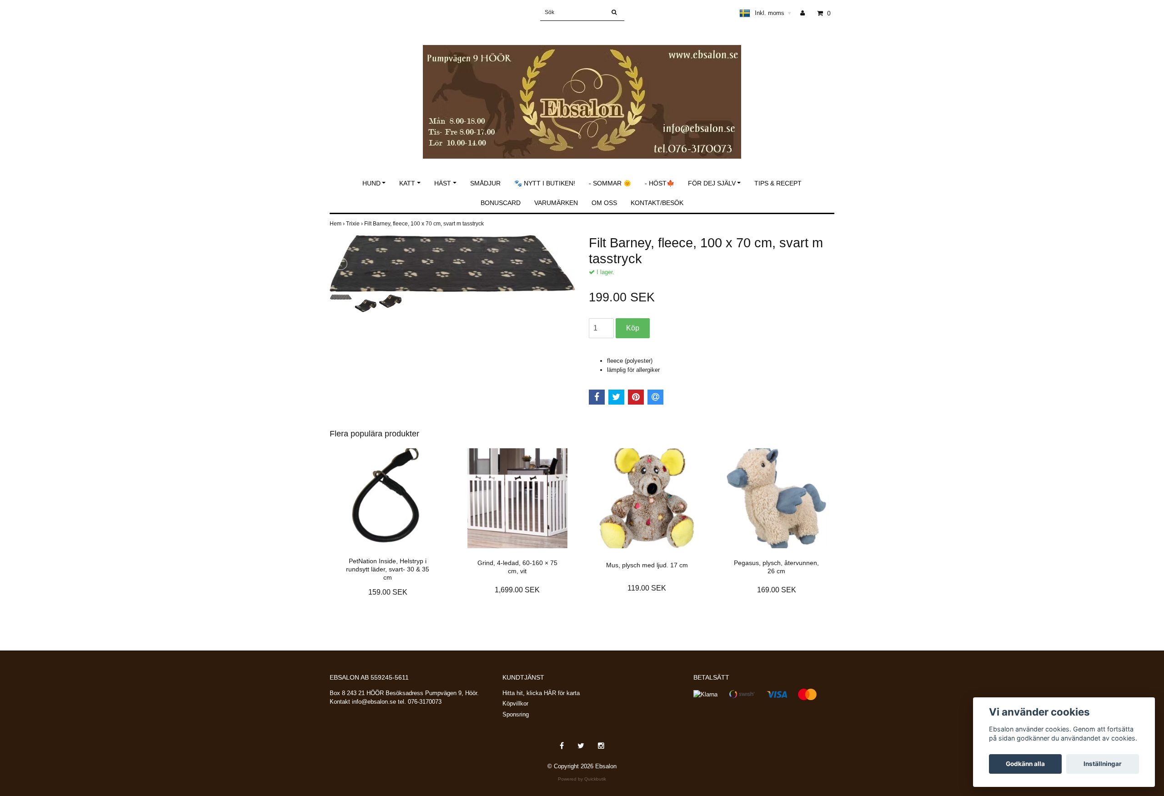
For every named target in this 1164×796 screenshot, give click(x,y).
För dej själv (712, 183)
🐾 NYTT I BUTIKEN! (544, 183)
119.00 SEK (646, 588)
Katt (407, 183)
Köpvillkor (515, 703)
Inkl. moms (773, 13)
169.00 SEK (776, 590)
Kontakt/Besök (657, 202)
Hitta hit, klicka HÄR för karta (541, 693)
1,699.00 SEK (517, 590)
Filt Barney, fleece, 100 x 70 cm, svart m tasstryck (424, 223)
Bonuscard (501, 202)
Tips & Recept (778, 183)
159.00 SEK (387, 592)
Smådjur (485, 183)
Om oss (604, 202)
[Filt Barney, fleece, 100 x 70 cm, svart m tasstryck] (452, 263)
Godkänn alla (1025, 763)
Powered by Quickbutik (582, 778)
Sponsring (515, 714)
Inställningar (1103, 763)
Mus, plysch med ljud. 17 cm (647, 565)
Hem (338, 223)
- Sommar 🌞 (610, 183)
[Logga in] (806, 13)
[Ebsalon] (582, 92)
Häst (442, 183)
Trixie (355, 223)
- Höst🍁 (659, 183)
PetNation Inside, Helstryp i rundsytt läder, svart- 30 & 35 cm (387, 569)
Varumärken (556, 202)
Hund (371, 183)
